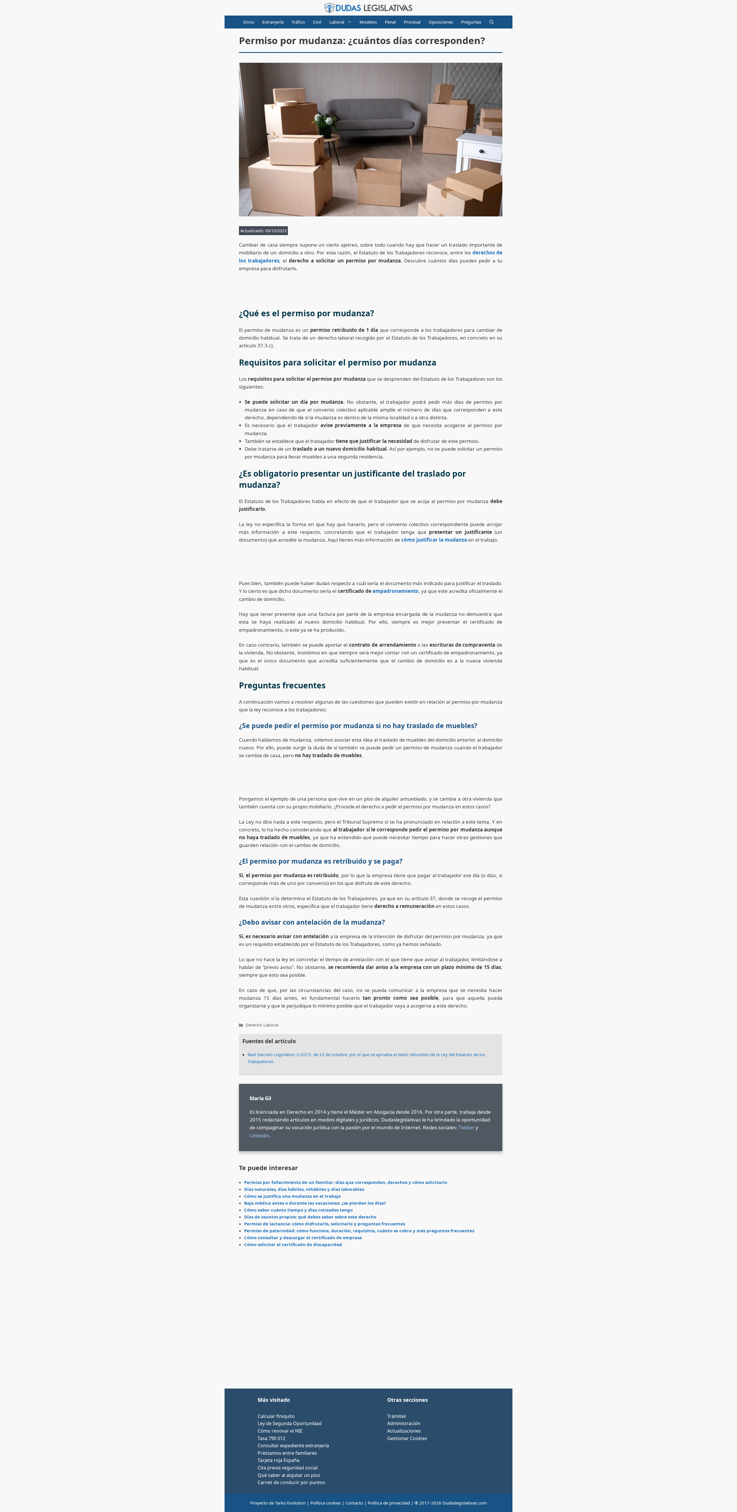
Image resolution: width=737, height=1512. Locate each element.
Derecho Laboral (262, 1025)
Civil (317, 22)
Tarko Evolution (290, 1503)
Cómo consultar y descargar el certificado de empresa (303, 1237)
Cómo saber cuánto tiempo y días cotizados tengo (298, 1210)
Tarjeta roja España (278, 1460)
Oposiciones (441, 22)
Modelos (368, 22)
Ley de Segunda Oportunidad (290, 1423)
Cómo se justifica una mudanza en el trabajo (292, 1196)
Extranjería (273, 22)
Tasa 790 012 (271, 1438)
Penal (390, 22)
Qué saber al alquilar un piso (289, 1475)
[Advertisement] (370, 1320)
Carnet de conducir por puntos (291, 1482)
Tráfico (298, 22)
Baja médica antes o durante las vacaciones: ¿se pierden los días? (315, 1203)
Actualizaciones (404, 1431)
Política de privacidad (389, 1503)
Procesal (412, 22)
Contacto (354, 1503)
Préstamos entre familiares (287, 1453)
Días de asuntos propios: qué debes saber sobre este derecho (310, 1217)
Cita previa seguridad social (288, 1468)
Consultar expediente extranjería (293, 1445)
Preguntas (471, 22)
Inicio (248, 22)
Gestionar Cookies (407, 1438)
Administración (403, 1423)
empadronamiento (396, 591)
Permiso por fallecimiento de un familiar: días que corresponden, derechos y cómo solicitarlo (345, 1182)
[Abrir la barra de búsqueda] (491, 22)
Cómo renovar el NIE (280, 1431)
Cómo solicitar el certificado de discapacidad (293, 1244)
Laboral (336, 22)
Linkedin (259, 1135)
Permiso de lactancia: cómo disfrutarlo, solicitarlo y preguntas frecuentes (324, 1224)
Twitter (466, 1127)
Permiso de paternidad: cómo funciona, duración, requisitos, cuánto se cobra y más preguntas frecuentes (359, 1230)
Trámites (396, 1416)
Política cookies (325, 1503)
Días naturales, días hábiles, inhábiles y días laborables (304, 1189)
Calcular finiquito (276, 1416)
